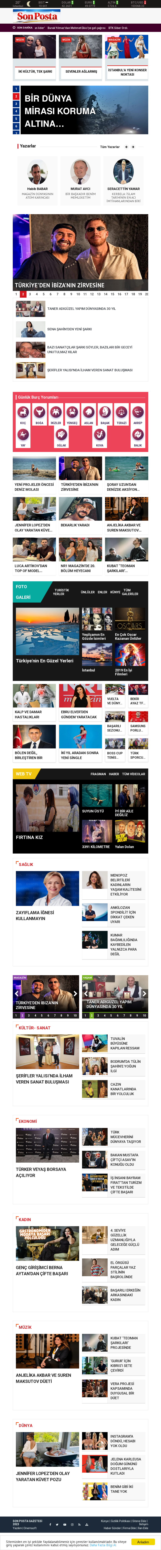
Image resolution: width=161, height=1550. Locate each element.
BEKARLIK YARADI (75, 525)
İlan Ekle (143, 1528)
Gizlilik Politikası (120, 1521)
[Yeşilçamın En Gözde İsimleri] (97, 619)
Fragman (98, 774)
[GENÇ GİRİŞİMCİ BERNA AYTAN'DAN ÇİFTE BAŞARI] (47, 1243)
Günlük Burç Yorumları (38, 397)
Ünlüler (88, 592)
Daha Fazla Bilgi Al (103, 1545)
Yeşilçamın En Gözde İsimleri (94, 636)
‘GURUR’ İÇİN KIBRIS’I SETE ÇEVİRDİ (121, 1365)
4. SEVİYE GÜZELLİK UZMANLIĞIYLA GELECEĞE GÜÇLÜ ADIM (125, 1239)
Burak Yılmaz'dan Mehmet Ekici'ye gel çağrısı (41, 28)
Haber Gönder (112, 1528)
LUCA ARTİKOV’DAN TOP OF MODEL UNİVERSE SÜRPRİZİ (31, 571)
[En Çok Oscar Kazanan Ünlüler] (130, 619)
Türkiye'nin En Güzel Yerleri (44, 661)
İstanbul (88, 670)
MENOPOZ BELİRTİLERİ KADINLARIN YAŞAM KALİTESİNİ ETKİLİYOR (126, 884)
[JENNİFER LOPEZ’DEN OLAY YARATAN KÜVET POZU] (47, 1449)
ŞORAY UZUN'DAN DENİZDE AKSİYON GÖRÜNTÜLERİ (122, 489)
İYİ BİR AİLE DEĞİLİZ (124, 813)
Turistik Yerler (61, 592)
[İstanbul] (97, 654)
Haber (114, 774)
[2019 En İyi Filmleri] (130, 654)
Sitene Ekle (139, 1521)
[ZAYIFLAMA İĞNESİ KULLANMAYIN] (47, 888)
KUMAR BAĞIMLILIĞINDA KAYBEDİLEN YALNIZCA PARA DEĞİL (124, 944)
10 (75, 1015)
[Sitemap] (86, 1524)
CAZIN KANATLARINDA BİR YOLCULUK (123, 1089)
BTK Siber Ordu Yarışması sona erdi (96, 28)
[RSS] (79, 1524)
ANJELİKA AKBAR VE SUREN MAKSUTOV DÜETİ (124, 530)
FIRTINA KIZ (29, 837)
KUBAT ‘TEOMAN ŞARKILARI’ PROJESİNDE (121, 571)
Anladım (143, 1541)
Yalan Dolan (124, 847)
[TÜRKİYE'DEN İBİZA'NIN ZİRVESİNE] (46, 993)
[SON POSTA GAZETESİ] (36, 15)
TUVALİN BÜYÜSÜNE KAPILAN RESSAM (125, 1043)
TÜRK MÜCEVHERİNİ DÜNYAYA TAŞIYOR (126, 1137)
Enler (102, 592)
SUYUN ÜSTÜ (93, 811)
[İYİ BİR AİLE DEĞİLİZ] (130, 795)
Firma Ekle (129, 1528)
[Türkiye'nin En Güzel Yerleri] (47, 631)
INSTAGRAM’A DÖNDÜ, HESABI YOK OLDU (123, 1441)
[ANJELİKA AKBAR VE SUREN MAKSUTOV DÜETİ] (47, 1351)
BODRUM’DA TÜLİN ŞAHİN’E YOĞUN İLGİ (126, 1066)
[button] (126, 147)
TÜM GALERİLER (130, 592)
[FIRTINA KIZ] (47, 808)
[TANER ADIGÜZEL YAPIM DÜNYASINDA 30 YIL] (115, 993)
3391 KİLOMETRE (96, 847)
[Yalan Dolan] (130, 831)
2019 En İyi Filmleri (123, 672)
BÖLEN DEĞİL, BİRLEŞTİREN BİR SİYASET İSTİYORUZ (31, 758)
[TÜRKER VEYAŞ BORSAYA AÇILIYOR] (47, 1145)
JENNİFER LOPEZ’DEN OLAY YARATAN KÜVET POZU (33, 530)
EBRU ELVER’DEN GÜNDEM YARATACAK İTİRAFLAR (79, 717)
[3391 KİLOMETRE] (97, 831)
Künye (115, 592)
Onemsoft (30, 1528)
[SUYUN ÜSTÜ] (97, 795)
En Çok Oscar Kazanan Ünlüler (128, 636)
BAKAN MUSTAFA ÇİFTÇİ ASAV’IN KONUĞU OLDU (124, 1160)
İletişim (143, 1524)
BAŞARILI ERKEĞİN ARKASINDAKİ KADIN (125, 1295)
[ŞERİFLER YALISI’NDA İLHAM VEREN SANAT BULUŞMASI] (47, 1051)
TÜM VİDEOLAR (133, 774)
